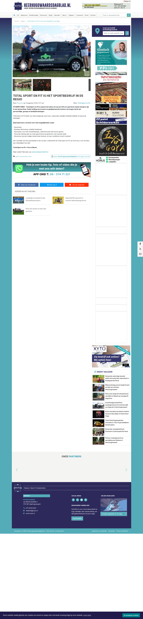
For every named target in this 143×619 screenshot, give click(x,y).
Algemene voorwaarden (99, 531)
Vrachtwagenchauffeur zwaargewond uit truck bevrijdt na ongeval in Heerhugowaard (116, 405)
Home (16, 21)
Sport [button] (64, 15)
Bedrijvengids (33, 15)
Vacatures (79, 15)
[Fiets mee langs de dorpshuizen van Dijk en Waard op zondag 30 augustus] (98, 397)
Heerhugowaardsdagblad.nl (47, 5)
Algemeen (24, 15)
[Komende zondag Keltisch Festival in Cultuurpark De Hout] (98, 432)
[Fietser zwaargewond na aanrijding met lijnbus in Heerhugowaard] (98, 441)
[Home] (14, 15)
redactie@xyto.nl (32, 511)
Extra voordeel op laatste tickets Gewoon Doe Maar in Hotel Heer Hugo (117, 414)
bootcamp (23, 156)
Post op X (53, 185)
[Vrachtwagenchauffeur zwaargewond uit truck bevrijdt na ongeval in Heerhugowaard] (98, 405)
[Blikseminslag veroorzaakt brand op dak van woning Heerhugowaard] (98, 388)
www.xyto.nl (30, 513)
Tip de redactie (78, 185)
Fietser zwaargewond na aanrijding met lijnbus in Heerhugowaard (114, 440)
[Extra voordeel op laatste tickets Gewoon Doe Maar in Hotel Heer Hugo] (98, 414)
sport (17, 156)
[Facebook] (74, 500)
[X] (78, 500)
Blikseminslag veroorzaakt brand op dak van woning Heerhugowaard (117, 387)
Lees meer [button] (87, 615)
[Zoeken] (129, 15)
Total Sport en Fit (84, 103)
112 (18, 15)
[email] (140, 254)
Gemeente (43, 15)
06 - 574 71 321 (60, 174)
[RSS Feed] (86, 500)
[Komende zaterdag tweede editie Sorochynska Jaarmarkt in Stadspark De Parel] (98, 379)
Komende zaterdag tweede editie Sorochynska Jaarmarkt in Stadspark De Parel (117, 378)
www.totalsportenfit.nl (39, 152)
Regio (50, 15)
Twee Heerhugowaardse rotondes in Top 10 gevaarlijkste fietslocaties (117, 422)
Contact (93, 15)
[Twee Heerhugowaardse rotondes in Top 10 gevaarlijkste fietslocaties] (98, 423)
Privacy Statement (122, 531)
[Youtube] (82, 500)
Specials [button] (57, 15)
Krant (86, 15)
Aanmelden (77, 518)
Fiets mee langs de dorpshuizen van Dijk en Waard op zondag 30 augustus (117, 396)
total (29, 156)
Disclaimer (111, 531)
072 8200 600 (31, 508)
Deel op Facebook (28, 185)
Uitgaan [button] (71, 15)
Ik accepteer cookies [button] (131, 615)
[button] (14, 85)
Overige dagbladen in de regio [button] (111, 514)
